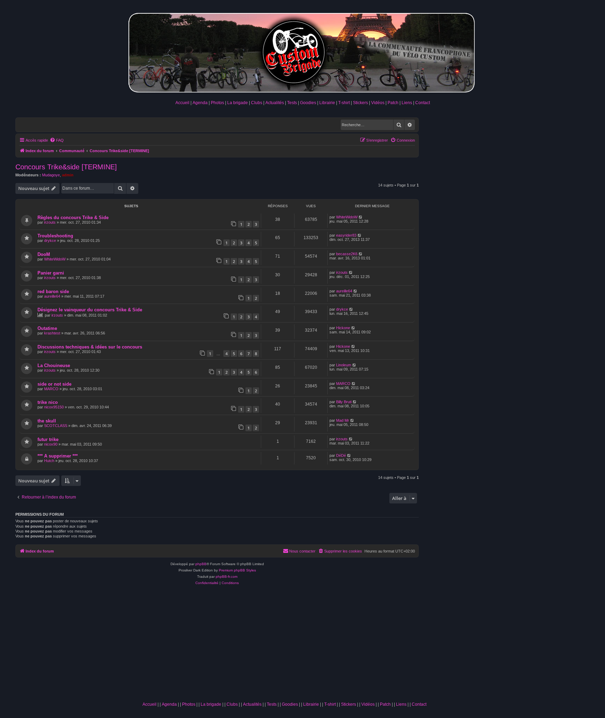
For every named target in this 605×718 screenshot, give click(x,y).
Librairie (327, 102)
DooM (43, 254)
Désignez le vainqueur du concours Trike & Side (89, 309)
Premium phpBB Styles (237, 570)
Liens (407, 102)
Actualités (274, 102)
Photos (217, 102)
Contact (422, 102)
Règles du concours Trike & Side (73, 217)
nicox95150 (54, 407)
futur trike (47, 439)
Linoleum (343, 365)
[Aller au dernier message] (361, 217)
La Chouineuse (53, 365)
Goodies (308, 102)
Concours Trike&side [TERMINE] (66, 167)
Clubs (256, 102)
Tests (292, 102)
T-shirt (344, 102)
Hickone (343, 328)
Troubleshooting (55, 235)
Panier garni (50, 273)
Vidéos (377, 102)
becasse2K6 (346, 254)
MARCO (51, 389)
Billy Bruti (344, 402)
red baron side (53, 291)
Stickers (360, 102)
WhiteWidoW (346, 217)
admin (68, 175)
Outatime (47, 328)
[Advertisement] (284, 646)
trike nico (47, 402)
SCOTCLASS (55, 426)
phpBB (201, 564)
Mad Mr (342, 420)
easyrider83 (346, 235)
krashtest (52, 333)
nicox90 (50, 444)
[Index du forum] (302, 51)
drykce (50, 240)
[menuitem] (57, 140)
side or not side (54, 384)
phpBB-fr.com (226, 576)
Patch (393, 102)
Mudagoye (51, 175)
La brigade (237, 102)
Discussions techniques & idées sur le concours (89, 347)
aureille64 (52, 296)
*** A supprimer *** (57, 456)
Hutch (49, 461)
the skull (46, 421)
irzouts (50, 222)
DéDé (341, 455)
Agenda (200, 102)
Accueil (182, 102)
